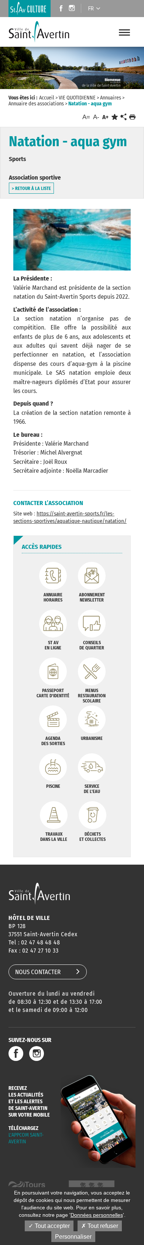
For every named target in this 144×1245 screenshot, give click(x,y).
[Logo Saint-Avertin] (40, 32)
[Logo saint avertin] (39, 893)
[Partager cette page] (123, 117)
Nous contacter (38, 972)
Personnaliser (73, 1236)
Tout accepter (51, 1226)
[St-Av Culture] (29, 8)
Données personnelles (97, 1215)
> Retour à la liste (31, 188)
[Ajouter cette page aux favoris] (115, 117)
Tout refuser (102, 1226)
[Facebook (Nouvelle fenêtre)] (59, 9)
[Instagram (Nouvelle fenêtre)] (73, 9)
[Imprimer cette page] (132, 117)
